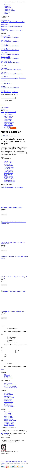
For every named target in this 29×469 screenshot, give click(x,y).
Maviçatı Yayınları (8, 402)
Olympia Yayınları (8, 405)
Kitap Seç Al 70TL (9, 423)
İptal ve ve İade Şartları (10, 386)
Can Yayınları (7, 396)
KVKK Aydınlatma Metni (7, 461)
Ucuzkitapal (4, 135)
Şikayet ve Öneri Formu (10, 384)
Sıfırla (2, 369)
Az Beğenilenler (8, 174)
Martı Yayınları (7, 400)
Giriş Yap (3, 107)
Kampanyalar (7, 7)
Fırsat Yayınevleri (8, 9)
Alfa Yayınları (7, 393)
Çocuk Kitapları (8, 414)
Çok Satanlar (7, 6)
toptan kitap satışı (5, 433)
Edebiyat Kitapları (8, 412)
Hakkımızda (7, 375)
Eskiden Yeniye (8, 161)
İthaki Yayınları (8, 399)
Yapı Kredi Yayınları (9, 406)
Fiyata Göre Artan (8, 165)
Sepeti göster (4, 112)
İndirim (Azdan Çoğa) (9, 180)
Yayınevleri (7, 12)
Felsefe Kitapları (8, 413)
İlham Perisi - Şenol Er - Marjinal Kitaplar (11, 207)
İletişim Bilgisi (7, 376)
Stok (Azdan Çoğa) (9, 168)
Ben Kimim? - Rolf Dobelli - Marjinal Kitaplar (12, 311)
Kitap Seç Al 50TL (9, 422)
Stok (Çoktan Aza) (8, 170)
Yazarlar (6, 13)
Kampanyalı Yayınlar (9, 10)
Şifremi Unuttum (8, 377)
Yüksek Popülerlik (8, 173)
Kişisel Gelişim (8, 416)
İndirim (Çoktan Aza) (9, 181)
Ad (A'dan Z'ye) (8, 162)
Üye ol (7, 107)
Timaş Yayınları (8, 403)
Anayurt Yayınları (8, 394)
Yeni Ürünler (7, 4)
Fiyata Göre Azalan (9, 167)
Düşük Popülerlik (8, 171)
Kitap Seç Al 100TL (9, 425)
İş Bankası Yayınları (9, 397)
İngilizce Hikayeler (9, 419)
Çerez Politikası (18, 461)
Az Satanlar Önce (8, 177)
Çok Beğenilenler (8, 176)
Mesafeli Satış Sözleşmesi (10, 387)
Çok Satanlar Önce (9, 178)
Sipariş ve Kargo (8, 383)
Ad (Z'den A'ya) (8, 164)
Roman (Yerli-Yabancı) (10, 420)
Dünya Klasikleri (8, 417)
